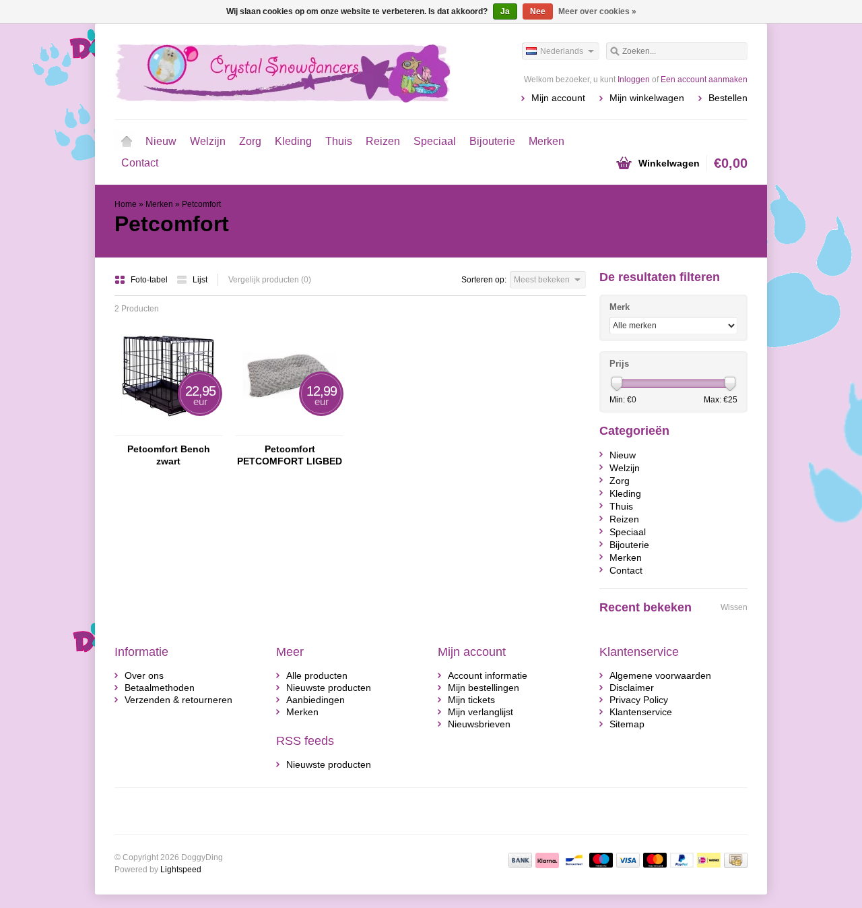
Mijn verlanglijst (480, 711)
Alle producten (316, 675)
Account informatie (487, 675)
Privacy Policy (638, 699)
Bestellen (728, 97)
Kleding (293, 141)
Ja (505, 11)
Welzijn (208, 141)
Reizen (383, 141)
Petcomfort (201, 204)
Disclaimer (631, 687)
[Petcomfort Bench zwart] (168, 429)
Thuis (338, 141)
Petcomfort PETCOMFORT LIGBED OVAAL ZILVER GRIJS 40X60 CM (289, 455)
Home (126, 141)
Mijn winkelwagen (646, 97)
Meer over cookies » (597, 11)
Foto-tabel (150, 279)
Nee (537, 11)
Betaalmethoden (160, 687)
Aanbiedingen (315, 699)
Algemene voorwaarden (660, 675)
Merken (546, 141)
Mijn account (558, 97)
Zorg (250, 141)
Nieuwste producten (328, 687)
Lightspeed (180, 869)
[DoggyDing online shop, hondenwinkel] (272, 71)
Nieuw (160, 141)
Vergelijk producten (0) (269, 279)
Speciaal (434, 141)
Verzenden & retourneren (178, 699)
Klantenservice (640, 711)
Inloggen (634, 79)
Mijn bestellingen (483, 687)
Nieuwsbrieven (479, 724)
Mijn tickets (471, 699)
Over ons (144, 675)
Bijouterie (492, 141)
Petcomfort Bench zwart (168, 455)
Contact (139, 163)
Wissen (734, 607)
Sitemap (626, 724)
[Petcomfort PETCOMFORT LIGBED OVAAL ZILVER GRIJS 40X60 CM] (289, 429)
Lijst (200, 279)
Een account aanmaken (704, 79)
